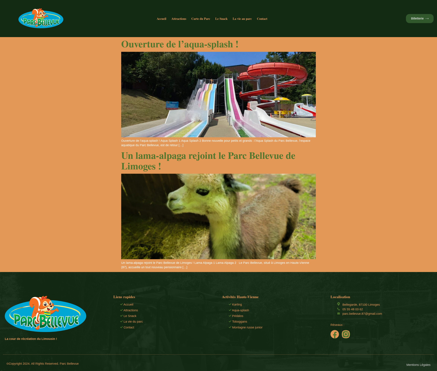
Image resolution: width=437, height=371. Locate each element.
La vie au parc (242, 18)
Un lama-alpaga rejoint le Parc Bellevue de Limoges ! (208, 160)
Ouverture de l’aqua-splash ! (180, 44)
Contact (262, 18)
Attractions (178, 18)
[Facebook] (334, 334)
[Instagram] (346, 334)
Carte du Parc (200, 18)
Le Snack (221, 18)
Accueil (161, 18)
